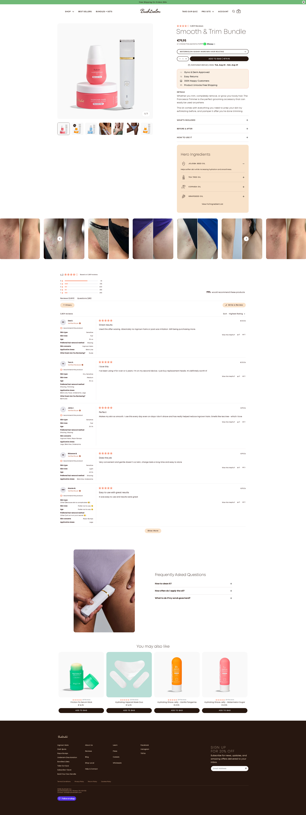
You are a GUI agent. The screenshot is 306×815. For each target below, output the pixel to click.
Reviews (88, 751)
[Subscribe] (246, 768)
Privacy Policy (79, 781)
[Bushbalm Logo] (150, 10)
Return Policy (92, 781)
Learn (115, 745)
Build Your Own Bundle (66, 774)
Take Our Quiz (190, 12)
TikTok (143, 753)
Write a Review (237, 305)
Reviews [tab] (67, 299)
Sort (225, 314)
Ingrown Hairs (62, 745)
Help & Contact (91, 769)
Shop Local (89, 763)
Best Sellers (85, 12)
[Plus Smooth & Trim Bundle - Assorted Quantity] (186, 58)
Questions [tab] (84, 299)
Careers (116, 757)
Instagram (145, 749)
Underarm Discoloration (67, 757)
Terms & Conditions (64, 781)
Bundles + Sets (104, 12)
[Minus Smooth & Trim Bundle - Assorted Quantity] (179, 58)
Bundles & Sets (63, 761)
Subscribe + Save (64, 770)
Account (223, 12)
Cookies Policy (106, 781)
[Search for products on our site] (233, 11)
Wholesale (117, 763)
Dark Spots (61, 749)
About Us (89, 745)
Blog (87, 757)
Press (115, 751)
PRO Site (206, 12)
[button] (213, 26)
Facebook (145, 745)
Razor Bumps (62, 753)
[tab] (63, 129)
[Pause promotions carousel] (303, 2)
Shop (68, 12)
